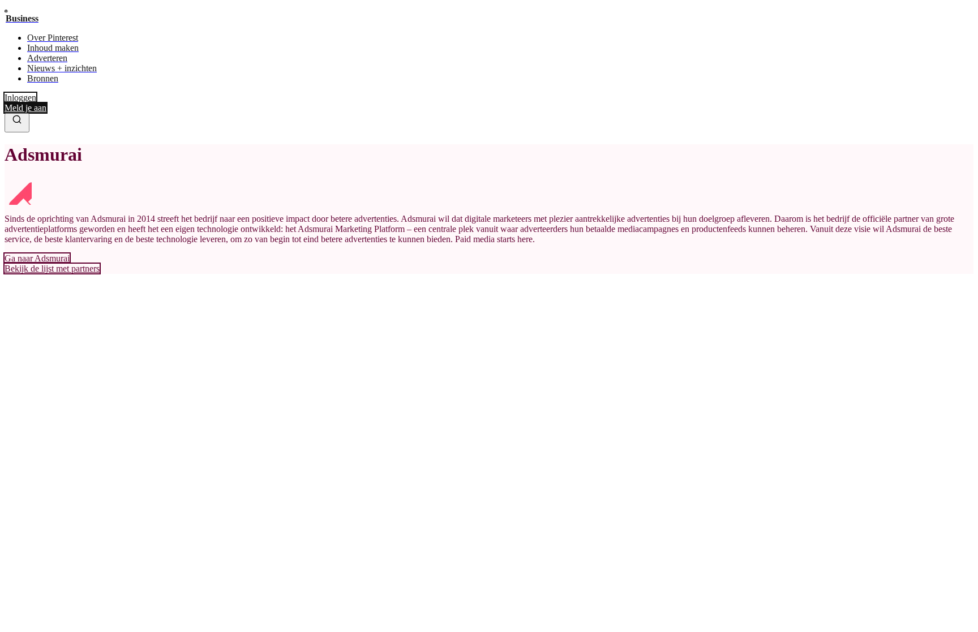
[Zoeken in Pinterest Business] (17, 122)
